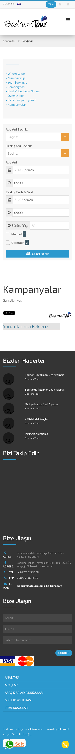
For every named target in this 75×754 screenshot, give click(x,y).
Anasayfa (9, 40)
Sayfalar (27, 40)
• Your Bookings (16, 82)
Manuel (18, 234)
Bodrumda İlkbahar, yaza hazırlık (44, 389)
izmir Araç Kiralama (36, 433)
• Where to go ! (16, 73)
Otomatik (19, 242)
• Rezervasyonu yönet (21, 100)
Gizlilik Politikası (18, 700)
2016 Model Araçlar (36, 419)
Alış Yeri (11, 162)
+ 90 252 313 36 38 (28, 572)
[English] (19, 4)
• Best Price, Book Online (23, 91)
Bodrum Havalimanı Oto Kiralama (44, 374)
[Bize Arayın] (65, 745)
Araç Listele (40, 254)
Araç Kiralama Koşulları (24, 692)
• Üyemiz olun (15, 95)
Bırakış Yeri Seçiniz (19, 146)
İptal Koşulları (16, 707)
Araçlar (11, 685)
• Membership (15, 78)
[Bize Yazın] (9, 744)
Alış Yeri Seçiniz (17, 129)
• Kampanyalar (16, 104)
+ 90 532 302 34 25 (27, 578)
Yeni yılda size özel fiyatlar (41, 404)
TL (50, 4)
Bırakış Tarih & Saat (19, 192)
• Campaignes (15, 87)
